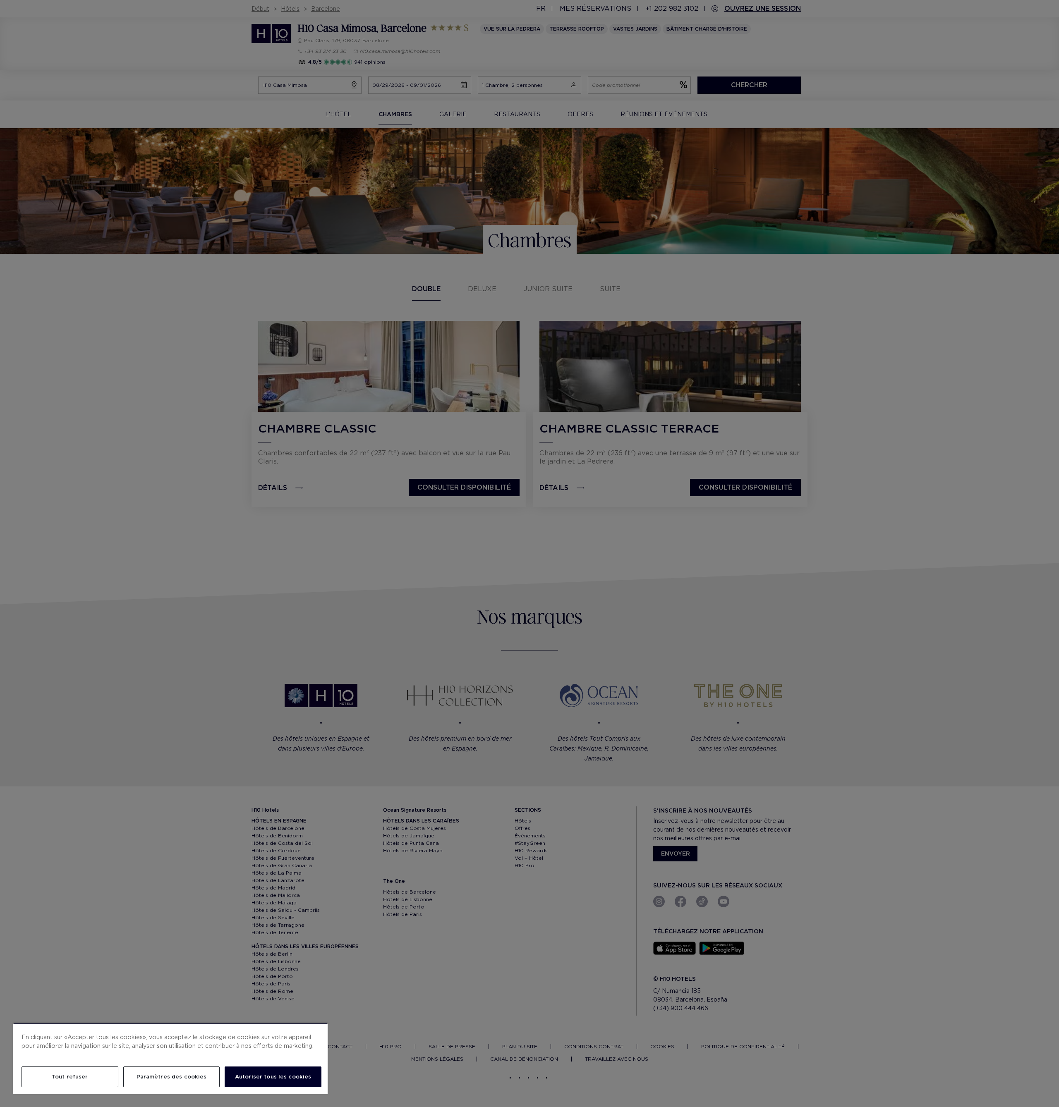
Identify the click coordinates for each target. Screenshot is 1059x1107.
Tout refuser (70, 1077)
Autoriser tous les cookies (273, 1077)
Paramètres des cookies (172, 1077)
